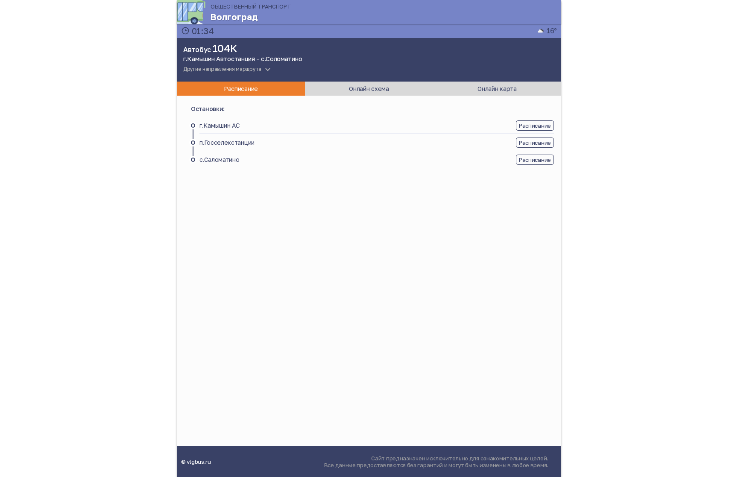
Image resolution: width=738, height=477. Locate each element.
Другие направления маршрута (222, 69)
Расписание (535, 125)
